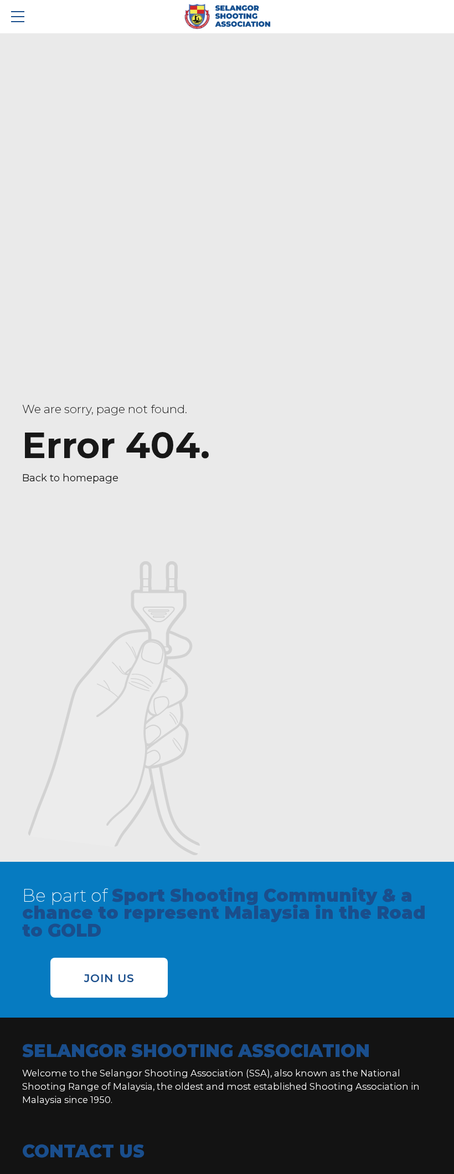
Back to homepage (70, 477)
